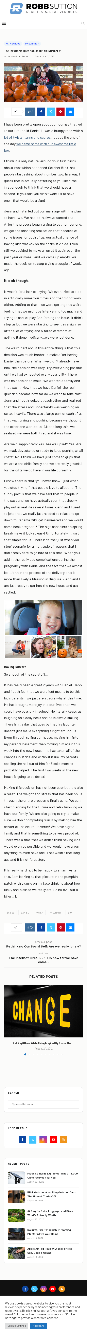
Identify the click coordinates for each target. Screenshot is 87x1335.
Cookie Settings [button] (16, 1325)
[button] (7, 1019)
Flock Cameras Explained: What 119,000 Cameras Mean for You (52, 1175)
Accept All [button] (38, 1325)
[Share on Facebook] (41, 112)
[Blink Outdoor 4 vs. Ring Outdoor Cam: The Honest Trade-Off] (16, 1196)
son (70, 912)
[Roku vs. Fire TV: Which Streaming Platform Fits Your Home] (16, 1234)
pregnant (55, 912)
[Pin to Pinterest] (60, 112)
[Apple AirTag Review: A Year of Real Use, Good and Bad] (16, 1253)
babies (10, 912)
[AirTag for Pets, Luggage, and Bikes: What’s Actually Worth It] (16, 1215)
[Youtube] (54, 1140)
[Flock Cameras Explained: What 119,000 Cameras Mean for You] (16, 1177)
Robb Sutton (22, 56)
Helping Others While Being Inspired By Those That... (43, 1043)
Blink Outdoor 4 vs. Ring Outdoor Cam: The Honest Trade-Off (51, 1194)
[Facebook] (23, 1140)
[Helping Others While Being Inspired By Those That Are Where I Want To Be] (43, 1011)
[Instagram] (43, 1140)
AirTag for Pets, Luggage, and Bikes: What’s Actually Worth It (50, 1213)
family (39, 912)
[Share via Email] (70, 112)
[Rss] (64, 1140)
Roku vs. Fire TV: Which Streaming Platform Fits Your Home (49, 1232)
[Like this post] (31, 112)
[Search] (83, 23)
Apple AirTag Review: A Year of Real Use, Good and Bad (50, 1250)
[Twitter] (33, 1140)
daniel (25, 912)
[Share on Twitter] (51, 112)
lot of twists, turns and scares (27, 137)
